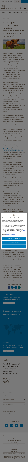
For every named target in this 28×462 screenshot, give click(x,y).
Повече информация (10, 234)
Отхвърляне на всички (14, 242)
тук (24, 230)
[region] (14, 231)
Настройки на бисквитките (14, 246)
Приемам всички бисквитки (14, 238)
